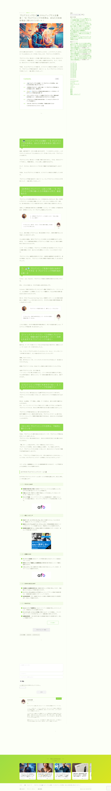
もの (71, 88)
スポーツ (72, 87)
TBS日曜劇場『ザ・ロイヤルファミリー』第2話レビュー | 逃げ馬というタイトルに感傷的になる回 (80, 38)
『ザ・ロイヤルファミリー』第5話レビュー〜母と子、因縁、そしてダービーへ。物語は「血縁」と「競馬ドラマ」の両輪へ (80, 24)
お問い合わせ (22, 789)
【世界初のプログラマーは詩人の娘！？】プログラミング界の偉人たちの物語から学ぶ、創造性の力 (43, 88)
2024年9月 (73, 71)
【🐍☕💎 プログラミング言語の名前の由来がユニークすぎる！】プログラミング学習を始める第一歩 (43, 92)
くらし (72, 85)
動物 (71, 89)
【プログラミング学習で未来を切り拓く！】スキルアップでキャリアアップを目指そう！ (43, 100)
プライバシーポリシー (31, 789)
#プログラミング (36, 634)
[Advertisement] (41, 124)
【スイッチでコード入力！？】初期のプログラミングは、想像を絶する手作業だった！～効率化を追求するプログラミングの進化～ (43, 96)
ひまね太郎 (85, 53)
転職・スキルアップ (31, 12)
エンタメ (72, 82)
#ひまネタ (29, 634)
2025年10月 (73, 65)
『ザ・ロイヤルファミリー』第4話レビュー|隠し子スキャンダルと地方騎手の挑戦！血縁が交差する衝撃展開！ (80, 29)
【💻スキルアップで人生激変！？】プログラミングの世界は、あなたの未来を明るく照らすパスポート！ (42, 84)
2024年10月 (73, 69)
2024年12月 (73, 66)
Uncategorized (74, 81)
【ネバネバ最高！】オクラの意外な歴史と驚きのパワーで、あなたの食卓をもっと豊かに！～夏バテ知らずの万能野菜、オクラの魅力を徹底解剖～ (80, 45)
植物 (71, 91)
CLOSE (57, 78)
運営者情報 (40, 789)
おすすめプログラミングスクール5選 (35, 105)
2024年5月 (73, 77)
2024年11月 (73, 68)
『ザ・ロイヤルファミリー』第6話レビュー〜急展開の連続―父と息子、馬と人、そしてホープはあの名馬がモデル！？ (80, 20)
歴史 (71, 92)
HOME (21, 785)
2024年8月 (73, 72)
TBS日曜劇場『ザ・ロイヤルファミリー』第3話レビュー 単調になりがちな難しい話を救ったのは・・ (80, 33)
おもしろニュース (74, 84)
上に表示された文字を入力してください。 (30, 685)
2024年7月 (73, 74)
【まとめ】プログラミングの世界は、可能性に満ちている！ (41, 103)
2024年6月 (73, 75)
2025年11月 (73, 63)
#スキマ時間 (22, 634)
